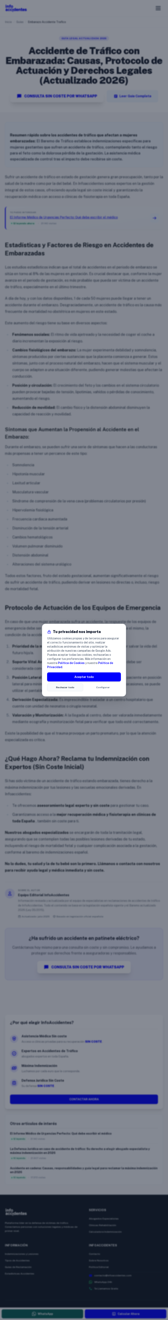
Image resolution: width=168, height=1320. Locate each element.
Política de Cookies (71, 663)
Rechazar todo (65, 687)
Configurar (103, 687)
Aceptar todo (84, 677)
